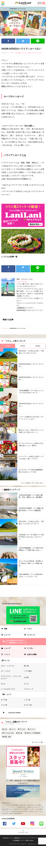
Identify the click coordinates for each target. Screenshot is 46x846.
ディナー (32, 729)
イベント (7, 654)
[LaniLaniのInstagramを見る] (32, 824)
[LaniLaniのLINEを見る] (41, 824)
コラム (7, 8)
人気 (5, 729)
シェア (8, 41)
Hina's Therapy (22, 281)
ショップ (7, 648)
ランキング (31, 635)
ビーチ (26, 684)
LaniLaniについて (8, 838)
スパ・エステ (5, 671)
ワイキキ (22, 729)
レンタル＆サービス (8, 689)
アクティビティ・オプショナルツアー (11, 677)
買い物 (26, 666)
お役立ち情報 (32, 654)
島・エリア (7, 694)
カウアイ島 (28, 705)
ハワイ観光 (28, 671)
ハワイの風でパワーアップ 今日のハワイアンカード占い (28, 52)
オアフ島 (4, 700)
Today (8, 346)
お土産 (26, 677)
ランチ (13, 729)
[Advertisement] (23, 591)
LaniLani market (14, 712)
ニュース (7, 635)
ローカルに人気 (9, 733)
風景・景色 (7, 737)
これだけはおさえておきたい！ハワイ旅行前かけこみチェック (16, 641)
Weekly (23, 346)
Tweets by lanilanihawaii (11, 604)
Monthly (38, 346)
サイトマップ (25, 838)
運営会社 (17, 838)
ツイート (23, 41)
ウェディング (28, 689)
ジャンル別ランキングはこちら (32, 483)
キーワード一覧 (37, 742)
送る (38, 41)
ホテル (3, 684)
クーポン (30, 648)
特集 (5, 629)
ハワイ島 (27, 700)
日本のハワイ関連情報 (33, 733)
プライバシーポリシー (37, 838)
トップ (2, 8)
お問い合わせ (29, 840)
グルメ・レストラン (8, 666)
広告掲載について (18, 840)
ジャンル (6, 660)
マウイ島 (4, 705)
